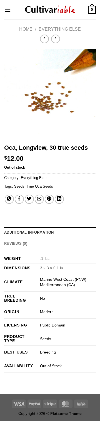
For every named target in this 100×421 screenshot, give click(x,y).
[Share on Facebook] (19, 199)
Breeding (48, 352)
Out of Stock (51, 366)
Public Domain (52, 325)
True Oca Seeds (40, 186)
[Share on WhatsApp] (9, 199)
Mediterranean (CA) (57, 284)
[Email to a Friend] (39, 199)
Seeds (19, 186)
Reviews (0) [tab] (15, 243)
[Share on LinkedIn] (59, 199)
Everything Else (60, 29)
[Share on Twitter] (29, 199)
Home (25, 29)
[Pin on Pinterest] (49, 199)
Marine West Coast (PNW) (63, 279)
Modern (47, 311)
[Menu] (7, 9)
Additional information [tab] (29, 232)
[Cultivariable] (50, 9)
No (42, 298)
